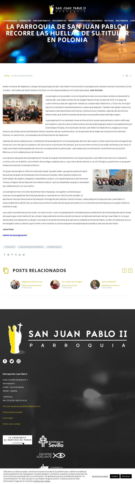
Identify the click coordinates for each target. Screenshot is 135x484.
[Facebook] (4, 255)
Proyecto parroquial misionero (85, 20)
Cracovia (10, 247)
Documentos (59, 20)
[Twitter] (8, 255)
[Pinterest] (12, 255)
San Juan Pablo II (41, 20)
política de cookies (41, 481)
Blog (7, 75)
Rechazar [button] (126, 476)
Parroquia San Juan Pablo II (31, 247)
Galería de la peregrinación (15, 235)
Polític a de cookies (11, 423)
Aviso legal (8, 418)
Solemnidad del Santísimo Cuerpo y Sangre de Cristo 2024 (112, 285)
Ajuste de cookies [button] (100, 476)
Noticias (109, 20)
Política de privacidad (12, 412)
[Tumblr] (16, 255)
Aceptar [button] (115, 476)
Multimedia (122, 20)
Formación (25, 20)
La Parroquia (10, 20)
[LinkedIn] (20, 255)
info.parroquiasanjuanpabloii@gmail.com (21, 406)
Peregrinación (54, 247)
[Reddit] (24, 255)
